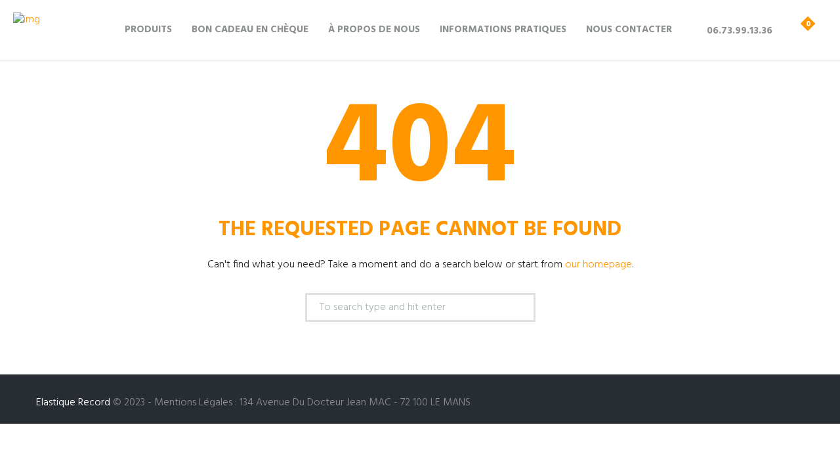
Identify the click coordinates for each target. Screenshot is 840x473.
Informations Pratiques (503, 29)
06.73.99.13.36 (739, 31)
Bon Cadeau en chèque (250, 29)
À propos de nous (374, 29)
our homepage (598, 264)
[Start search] (517, 309)
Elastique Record (73, 402)
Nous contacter (629, 29)
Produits (148, 29)
